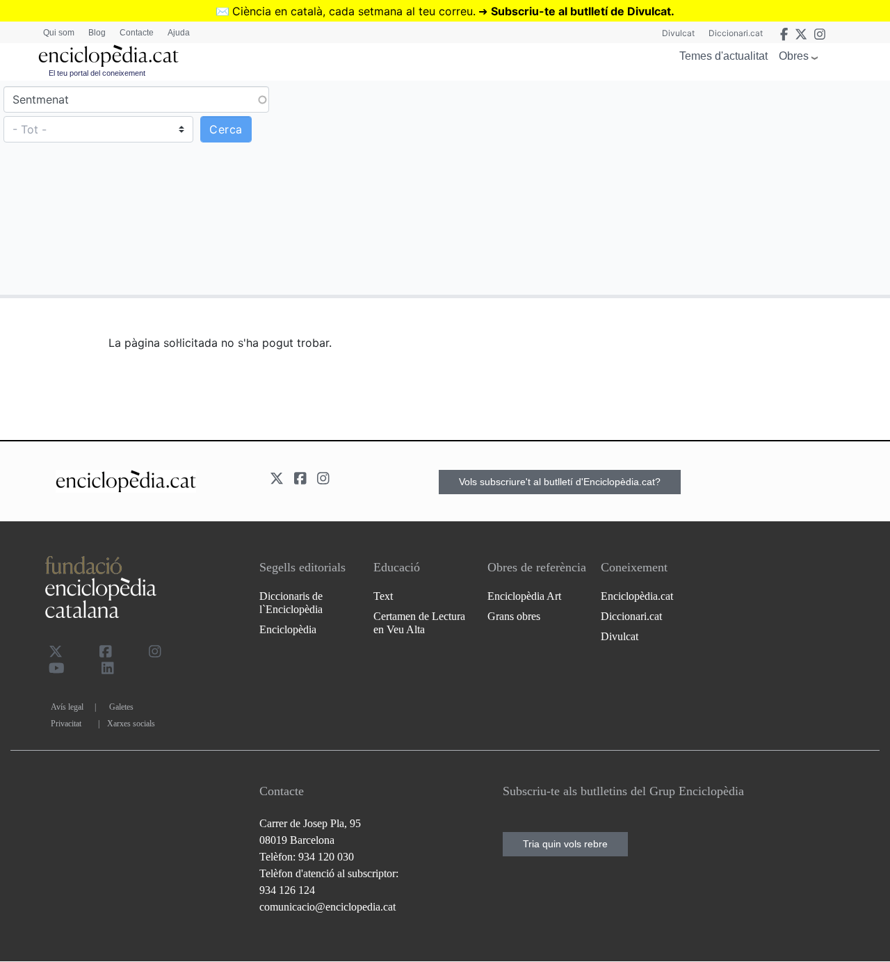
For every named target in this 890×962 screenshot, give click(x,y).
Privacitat (66, 723)
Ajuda (179, 33)
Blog (97, 33)
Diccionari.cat (736, 33)
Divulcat (678, 33)
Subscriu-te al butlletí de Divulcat (581, 11)
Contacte (137, 33)
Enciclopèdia (287, 629)
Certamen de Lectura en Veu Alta (419, 622)
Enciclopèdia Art (524, 596)
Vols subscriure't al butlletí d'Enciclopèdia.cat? (560, 481)
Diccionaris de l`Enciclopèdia (291, 602)
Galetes (121, 707)
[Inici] (108, 55)
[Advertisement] (666, 187)
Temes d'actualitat (723, 56)
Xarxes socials (131, 723)
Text (383, 596)
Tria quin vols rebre (565, 843)
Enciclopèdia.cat (637, 596)
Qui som (58, 33)
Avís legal (67, 707)
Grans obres (513, 616)
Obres (794, 56)
